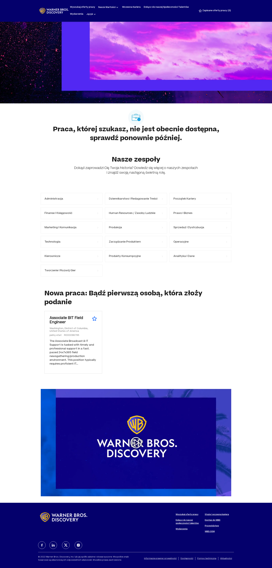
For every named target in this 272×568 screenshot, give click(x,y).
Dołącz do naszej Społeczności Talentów (166, 7)
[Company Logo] (53, 11)
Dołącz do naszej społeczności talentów (187, 521)
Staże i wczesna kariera (217, 515)
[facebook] (42, 545)
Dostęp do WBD (212, 520)
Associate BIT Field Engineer (66, 320)
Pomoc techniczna (206, 558)
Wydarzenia (76, 14)
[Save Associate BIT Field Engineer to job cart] (94, 318)
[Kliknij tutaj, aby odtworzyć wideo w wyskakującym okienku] (136, 443)
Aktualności (226, 558)
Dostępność (187, 558)
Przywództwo (212, 526)
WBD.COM (210, 532)
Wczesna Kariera (131, 7)
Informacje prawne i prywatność (160, 558)
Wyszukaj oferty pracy (82, 7)
